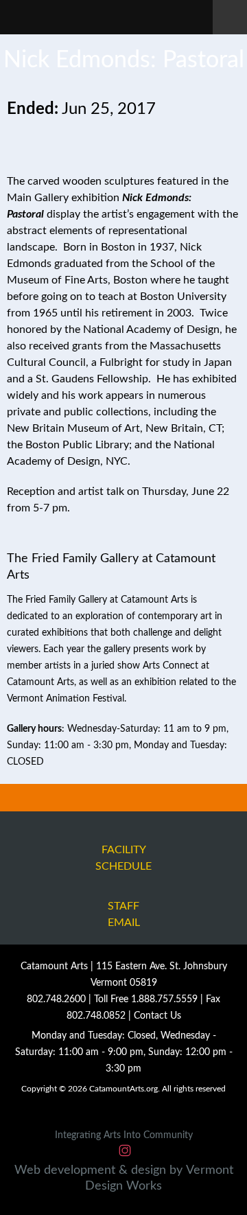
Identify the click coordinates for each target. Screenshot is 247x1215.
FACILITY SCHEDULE (123, 858)
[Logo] (111, 16)
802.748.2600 (56, 999)
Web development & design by (123, 1178)
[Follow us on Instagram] (125, 1152)
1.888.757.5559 (164, 999)
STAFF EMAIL (124, 914)
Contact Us (157, 1016)
